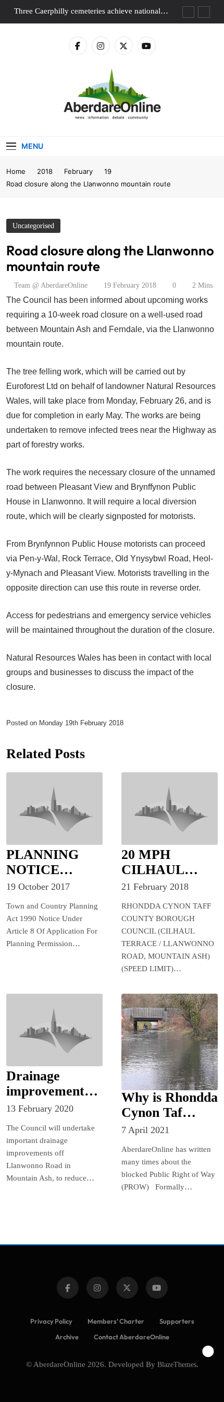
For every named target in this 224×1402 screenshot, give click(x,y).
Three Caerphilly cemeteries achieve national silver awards (87, 11)
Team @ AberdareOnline (51, 285)
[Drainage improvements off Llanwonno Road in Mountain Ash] (54, 1030)
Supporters (176, 1321)
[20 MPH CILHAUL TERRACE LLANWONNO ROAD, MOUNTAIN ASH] (169, 808)
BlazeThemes (176, 1364)
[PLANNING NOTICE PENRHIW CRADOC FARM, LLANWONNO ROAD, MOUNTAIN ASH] (54, 808)
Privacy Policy (51, 1321)
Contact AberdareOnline (131, 1337)
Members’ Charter (116, 1321)
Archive (67, 1337)
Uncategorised (33, 226)
